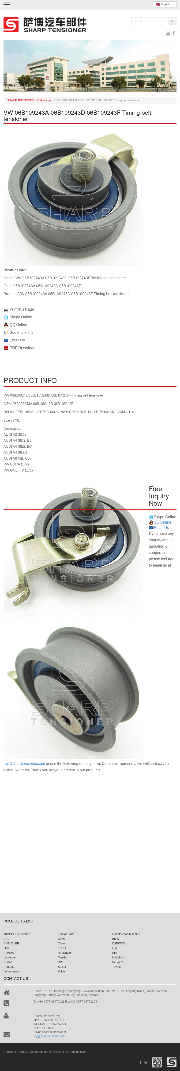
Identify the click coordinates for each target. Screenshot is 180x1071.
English (164, 4)
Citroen (62, 943)
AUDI (7, 938)
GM (114, 948)
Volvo (61, 971)
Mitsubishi (118, 957)
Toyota (116, 966)
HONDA (9, 952)
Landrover (10, 957)
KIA (114, 952)
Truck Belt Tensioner (17, 934)
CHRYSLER (11, 943)
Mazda (62, 957)
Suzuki (62, 966)
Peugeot (117, 962)
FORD (62, 948)
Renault (9, 966)
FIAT (6, 948)
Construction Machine (126, 934)
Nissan (8, 962)
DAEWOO (118, 943)
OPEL (61, 962)
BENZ (61, 938)
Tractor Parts (66, 934)
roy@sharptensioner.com (24, 764)
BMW (115, 938)
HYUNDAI (64, 952)
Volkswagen (11, 971)
